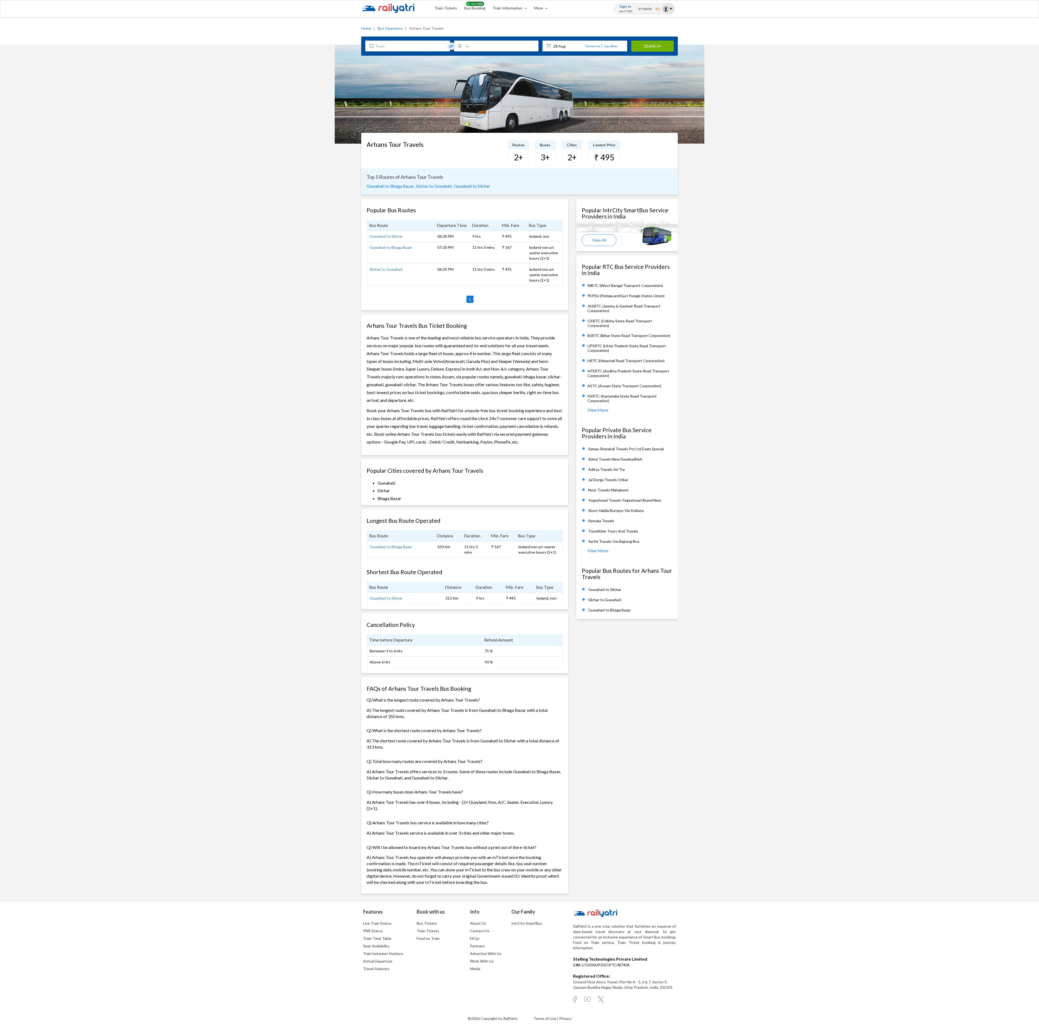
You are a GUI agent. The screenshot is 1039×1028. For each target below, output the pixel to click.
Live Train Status (377, 923)
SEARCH (652, 45)
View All (599, 240)
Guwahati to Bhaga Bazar (391, 247)
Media (475, 968)
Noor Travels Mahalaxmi (608, 490)
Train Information (508, 8)
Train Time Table (377, 938)
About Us (478, 923)
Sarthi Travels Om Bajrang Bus (613, 541)
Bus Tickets (427, 923)
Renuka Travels (601, 520)
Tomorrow (592, 46)
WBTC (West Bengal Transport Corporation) (625, 285)
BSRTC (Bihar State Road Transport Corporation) (628, 335)
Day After (611, 46)
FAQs (474, 938)
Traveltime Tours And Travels (613, 531)
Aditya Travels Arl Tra (606, 469)
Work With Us (482, 961)
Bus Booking (474, 8)
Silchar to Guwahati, (434, 186)
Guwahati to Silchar (472, 186)
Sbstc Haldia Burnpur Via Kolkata (616, 510)
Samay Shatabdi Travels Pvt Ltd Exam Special (626, 449)
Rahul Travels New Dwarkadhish (615, 459)
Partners (477, 946)
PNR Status (373, 930)
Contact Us (479, 930)
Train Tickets (446, 8)
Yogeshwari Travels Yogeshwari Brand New (624, 500)
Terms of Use (545, 1018)
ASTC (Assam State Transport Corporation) (624, 386)
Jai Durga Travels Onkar (608, 479)
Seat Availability (376, 946)
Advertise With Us (485, 953)
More (539, 8)
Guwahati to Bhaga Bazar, (391, 186)
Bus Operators (390, 28)
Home (366, 28)
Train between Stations (383, 953)
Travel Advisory (376, 968)
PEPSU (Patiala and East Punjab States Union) (626, 295)
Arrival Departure (377, 961)
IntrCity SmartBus (526, 923)
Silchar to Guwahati (386, 269)
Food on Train (428, 938)
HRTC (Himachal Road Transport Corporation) (626, 361)
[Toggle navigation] (668, 9)
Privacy (565, 1018)
